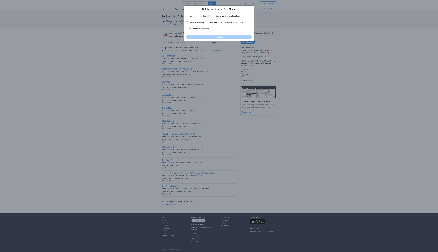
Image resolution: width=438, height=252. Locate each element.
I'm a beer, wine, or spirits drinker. (202, 29)
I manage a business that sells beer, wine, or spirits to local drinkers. (216, 22)
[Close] (251, 9)
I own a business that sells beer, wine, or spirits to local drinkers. (214, 16)
